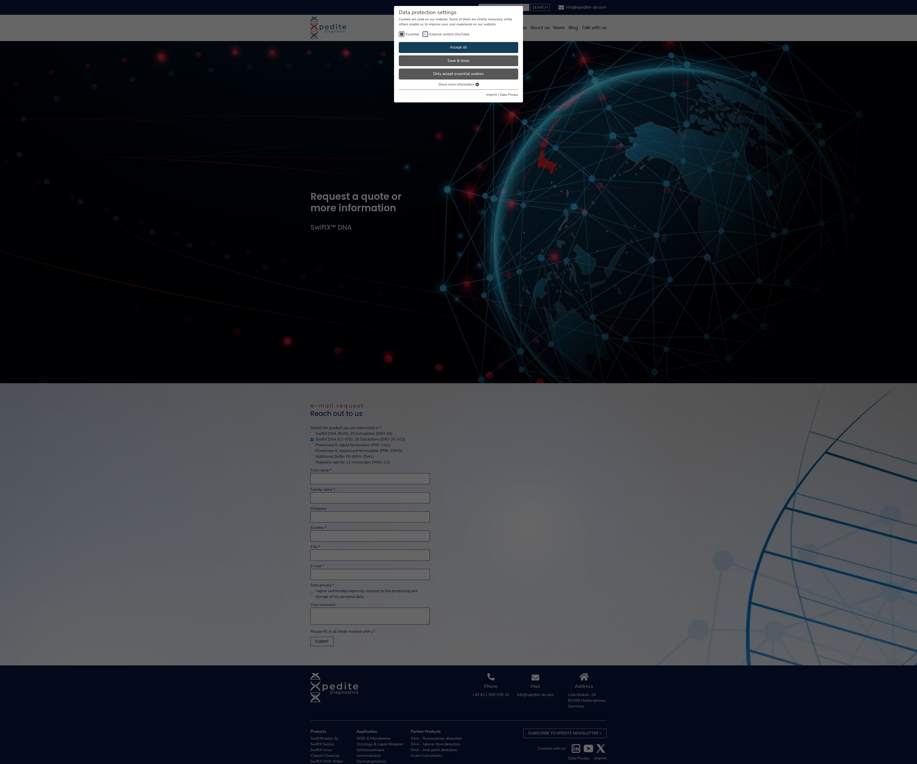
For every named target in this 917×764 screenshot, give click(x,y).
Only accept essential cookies (458, 73)
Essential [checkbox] (412, 34)
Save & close (458, 60)
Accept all (458, 47)
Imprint (491, 94)
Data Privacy (509, 94)
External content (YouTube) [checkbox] (449, 34)
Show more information (456, 84)
